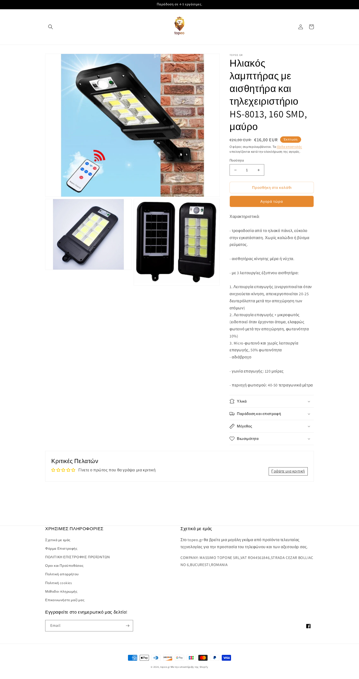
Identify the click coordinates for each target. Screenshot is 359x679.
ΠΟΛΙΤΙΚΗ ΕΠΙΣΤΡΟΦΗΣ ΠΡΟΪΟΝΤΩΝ (77, 557)
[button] (50, 26)
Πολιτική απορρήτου (62, 574)
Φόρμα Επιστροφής (61, 548)
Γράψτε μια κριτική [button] (288, 471)
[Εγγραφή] (127, 625)
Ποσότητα (237, 160)
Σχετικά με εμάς (58, 540)
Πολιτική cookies (58, 583)
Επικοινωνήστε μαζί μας (64, 600)
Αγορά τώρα (271, 201)
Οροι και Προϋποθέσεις (64, 565)
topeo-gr (165, 667)
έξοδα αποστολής (289, 147)
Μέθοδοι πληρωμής (61, 591)
